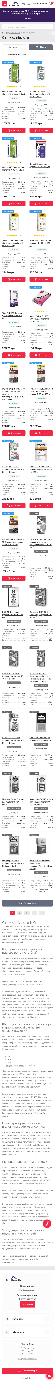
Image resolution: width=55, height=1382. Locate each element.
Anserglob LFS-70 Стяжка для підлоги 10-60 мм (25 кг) (13, 469)
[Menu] (4, 3)
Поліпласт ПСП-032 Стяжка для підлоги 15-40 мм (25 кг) (13, 676)
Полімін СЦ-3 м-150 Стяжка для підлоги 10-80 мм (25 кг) (13, 740)
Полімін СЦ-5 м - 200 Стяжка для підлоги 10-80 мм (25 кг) (40, 94)
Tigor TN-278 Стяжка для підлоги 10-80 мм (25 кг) (12, 315)
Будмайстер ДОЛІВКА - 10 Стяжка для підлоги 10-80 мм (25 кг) (13, 542)
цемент (27, 1097)
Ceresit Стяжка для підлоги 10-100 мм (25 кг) (40, 166)
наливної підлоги (39, 1217)
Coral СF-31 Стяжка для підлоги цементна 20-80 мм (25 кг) (41, 469)
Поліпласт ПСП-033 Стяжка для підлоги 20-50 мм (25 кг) (41, 614)
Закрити (27, 18)
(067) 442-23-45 (40, 4)
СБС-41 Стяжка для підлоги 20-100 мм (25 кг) (12, 614)
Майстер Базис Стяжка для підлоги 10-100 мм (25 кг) (13, 802)
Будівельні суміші (13, 33)
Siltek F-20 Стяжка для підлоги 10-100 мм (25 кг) (40, 243)
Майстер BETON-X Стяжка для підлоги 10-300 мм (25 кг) (13, 863)
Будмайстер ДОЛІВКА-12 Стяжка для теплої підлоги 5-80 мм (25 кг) (41, 391)
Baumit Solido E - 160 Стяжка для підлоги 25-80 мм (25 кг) (41, 319)
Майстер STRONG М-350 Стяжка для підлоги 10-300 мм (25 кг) (41, 802)
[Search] (5, 27)
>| (42, 913)
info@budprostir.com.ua (27, 1359)
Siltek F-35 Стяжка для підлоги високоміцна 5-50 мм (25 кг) (12, 243)
